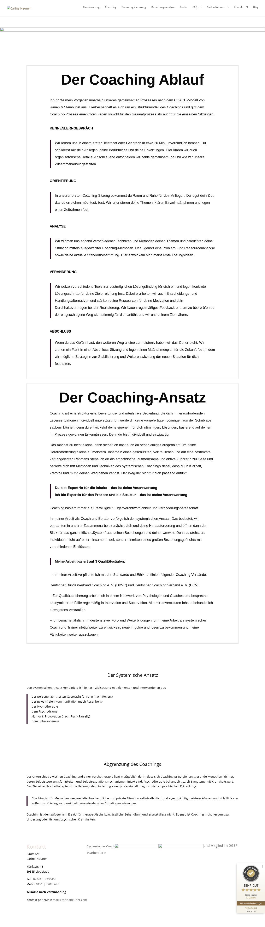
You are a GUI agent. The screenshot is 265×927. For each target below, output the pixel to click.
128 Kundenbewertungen (251, 903)
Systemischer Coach (101, 846)
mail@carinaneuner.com (70, 900)
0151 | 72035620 (47, 884)
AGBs (30, 914)
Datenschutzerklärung (41, 909)
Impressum (34, 905)
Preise (183, 7)
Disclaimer (33, 919)
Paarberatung (91, 7)
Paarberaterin (96, 853)
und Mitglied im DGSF (220, 845)
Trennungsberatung (134, 7)
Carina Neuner (215, 7)
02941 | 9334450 (44, 879)
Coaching (110, 7)
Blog (255, 7)
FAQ (195, 7)
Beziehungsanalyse (163, 7)
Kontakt (239, 7)
